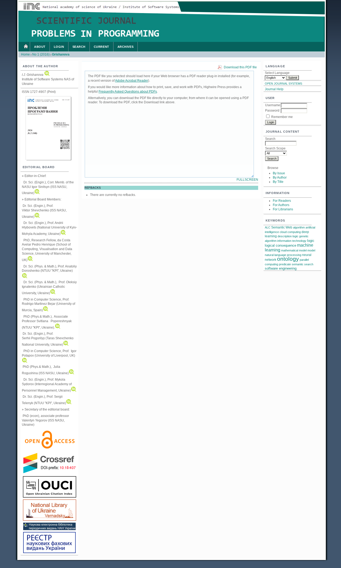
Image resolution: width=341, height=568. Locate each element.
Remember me (282, 117)
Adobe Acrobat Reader (131, 80)
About (40, 46)
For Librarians (283, 209)
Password (272, 110)
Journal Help (274, 89)
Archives (125, 46)
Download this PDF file (240, 67)
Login (59, 46)
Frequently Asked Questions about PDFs (128, 91)
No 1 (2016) (41, 54)
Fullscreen (247, 180)
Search (79, 46)
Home (25, 47)
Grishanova (61, 54)
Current (101, 46)
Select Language (277, 73)
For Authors (281, 205)
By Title (278, 182)
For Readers (282, 201)
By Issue (279, 173)
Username (272, 105)
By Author (280, 177)
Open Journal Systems (283, 83)
